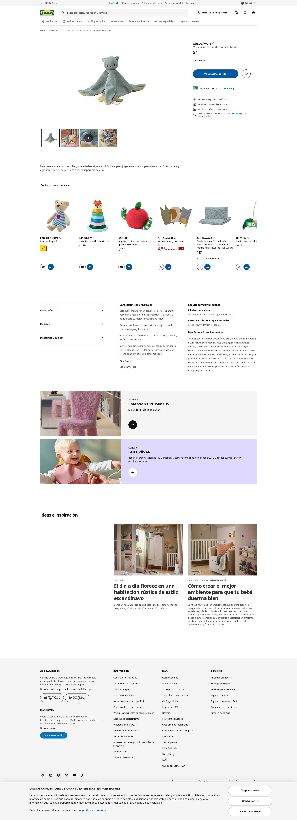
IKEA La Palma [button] (51, 3)
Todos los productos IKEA (175, 695)
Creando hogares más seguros (177, 730)
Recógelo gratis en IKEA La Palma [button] (212, 109)
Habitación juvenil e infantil (214, 580)
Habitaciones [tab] (74, 21)
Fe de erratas (120, 751)
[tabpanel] (188, 341)
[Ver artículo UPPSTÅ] (97, 216)
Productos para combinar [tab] (55, 185)
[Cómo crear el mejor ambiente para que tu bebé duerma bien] (222, 549)
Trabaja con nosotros (173, 689)
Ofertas (166, 712)
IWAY (164, 759)
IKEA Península (169, 748)
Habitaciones (54, 30)
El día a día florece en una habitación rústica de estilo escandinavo (146, 591)
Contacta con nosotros (125, 677)
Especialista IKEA (219, 695)
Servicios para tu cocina (223, 689)
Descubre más (47, 728)
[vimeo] (66, 775)
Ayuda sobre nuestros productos (129, 701)
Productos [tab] (51, 21)
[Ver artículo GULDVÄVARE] (176, 216)
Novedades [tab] (116, 21)
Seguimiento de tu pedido (126, 683)
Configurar (248, 801)
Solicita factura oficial (124, 695)
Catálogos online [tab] (96, 21)
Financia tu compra (220, 712)
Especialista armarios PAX (224, 701)
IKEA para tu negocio (130, 3)
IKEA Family (114, 3)
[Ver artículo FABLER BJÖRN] (58, 216)
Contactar (190, 3)
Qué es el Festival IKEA (173, 765)
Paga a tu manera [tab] (189, 21)
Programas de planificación (224, 707)
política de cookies (94, 810)
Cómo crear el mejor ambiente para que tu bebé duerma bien (220, 591)
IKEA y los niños (71, 30)
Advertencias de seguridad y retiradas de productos (133, 744)
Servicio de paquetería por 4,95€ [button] (212, 104)
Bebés (85, 30)
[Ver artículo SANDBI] (136, 216)
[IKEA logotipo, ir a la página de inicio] (47, 13)
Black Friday (168, 754)
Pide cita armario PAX (174, 3)
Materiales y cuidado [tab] (52, 337)
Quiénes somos (170, 677)
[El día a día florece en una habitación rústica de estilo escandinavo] (148, 549)
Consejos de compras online (127, 707)
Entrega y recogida (220, 683)
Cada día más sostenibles (175, 724)
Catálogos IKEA (170, 701)
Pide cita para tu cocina (152, 3)
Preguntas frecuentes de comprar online (133, 712)
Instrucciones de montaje (126, 730)
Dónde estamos (170, 683)
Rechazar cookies (250, 811)
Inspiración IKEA (170, 707)
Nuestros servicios (220, 677)
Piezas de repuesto (123, 736)
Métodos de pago (122, 689)
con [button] (216, 88)
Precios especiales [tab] (164, 21)
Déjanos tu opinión (123, 757)
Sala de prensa (169, 742)
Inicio (42, 30)
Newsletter (168, 736)
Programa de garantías (125, 724)
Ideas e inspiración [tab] (138, 21)
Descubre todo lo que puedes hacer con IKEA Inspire (66, 689)
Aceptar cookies (250, 790)
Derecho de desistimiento (126, 718)
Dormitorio (119, 580)
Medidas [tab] (45, 323)
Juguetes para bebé (102, 30)
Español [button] (248, 3)
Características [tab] (48, 310)
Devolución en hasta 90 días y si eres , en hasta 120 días (222, 115)
